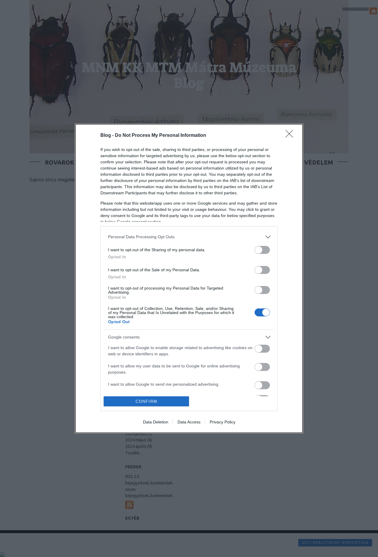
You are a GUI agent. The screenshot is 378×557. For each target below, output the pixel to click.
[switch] (262, 250)
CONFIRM (146, 401)
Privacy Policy (222, 422)
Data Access (189, 422)
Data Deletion (155, 422)
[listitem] (189, 237)
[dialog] (189, 278)
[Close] (291, 135)
